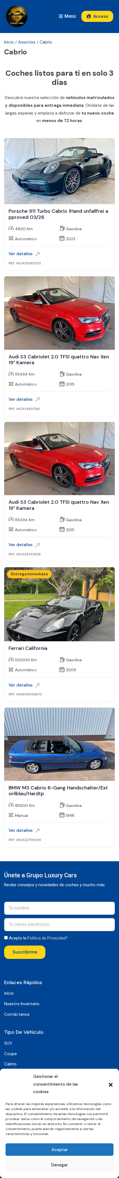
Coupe (10, 1054)
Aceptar (59, 1149)
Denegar (59, 1165)
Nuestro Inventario (22, 1004)
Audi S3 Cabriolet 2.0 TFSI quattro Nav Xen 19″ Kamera (59, 359)
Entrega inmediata (29, 573)
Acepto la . (39, 938)
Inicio (9, 42)
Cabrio (10, 1064)
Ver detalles (21, 254)
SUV (8, 1043)
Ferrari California (28, 648)
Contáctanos (17, 1014)
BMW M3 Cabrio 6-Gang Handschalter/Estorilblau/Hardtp (58, 790)
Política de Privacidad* (47, 938)
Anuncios (26, 42)
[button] (110, 1084)
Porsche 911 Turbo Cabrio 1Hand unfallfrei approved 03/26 (58, 214)
